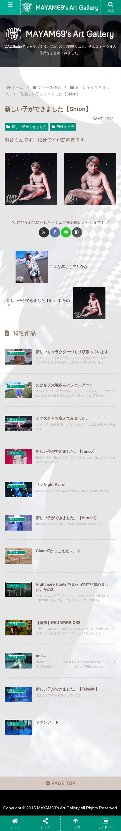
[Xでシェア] (44, 232)
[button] (77, 232)
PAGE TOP (62, 783)
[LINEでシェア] (66, 232)
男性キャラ (65, 127)
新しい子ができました (29, 127)
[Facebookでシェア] (55, 232)
